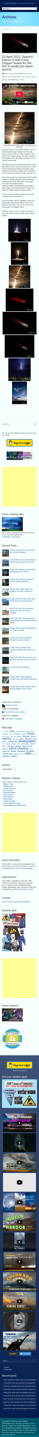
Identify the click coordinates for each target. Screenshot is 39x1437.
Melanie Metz (21, 805)
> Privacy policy (7, 1369)
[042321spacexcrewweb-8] (19, 392)
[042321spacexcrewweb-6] (19, 323)
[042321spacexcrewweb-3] (19, 230)
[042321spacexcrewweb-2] (19, 369)
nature (21, 739)
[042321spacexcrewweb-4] (19, 253)
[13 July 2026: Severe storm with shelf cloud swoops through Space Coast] (5, 562)
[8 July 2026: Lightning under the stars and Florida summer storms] (5, 572)
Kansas (26, 736)
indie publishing (18, 736)
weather (6, 756)
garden (7, 736)
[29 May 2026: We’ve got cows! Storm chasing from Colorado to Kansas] (5, 602)
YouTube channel (12, 705)
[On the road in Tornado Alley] (5, 670)
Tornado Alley (7, 754)
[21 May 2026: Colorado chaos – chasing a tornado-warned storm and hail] (5, 650)
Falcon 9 (25, 74)
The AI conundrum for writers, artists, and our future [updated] (21, 1380)
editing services (10, 868)
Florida (31, 733)
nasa (9, 77)
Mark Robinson (8, 797)
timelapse (21, 751)
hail (12, 736)
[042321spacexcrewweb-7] (19, 346)
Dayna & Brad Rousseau (11, 803)
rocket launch (25, 744)
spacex (4, 79)
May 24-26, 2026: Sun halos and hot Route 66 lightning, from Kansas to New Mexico (23, 620)
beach (6, 731)
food (3, 736)
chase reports (30, 731)
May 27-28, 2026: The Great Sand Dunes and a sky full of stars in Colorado (21, 611)
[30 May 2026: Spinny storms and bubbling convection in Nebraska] (5, 592)
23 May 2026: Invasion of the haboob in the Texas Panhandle (21, 1405)
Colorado (17, 734)
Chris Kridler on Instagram (14, 719)
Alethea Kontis (8, 786)
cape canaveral (20, 731)
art (3, 731)
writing (14, 756)
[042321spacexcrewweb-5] (19, 300)
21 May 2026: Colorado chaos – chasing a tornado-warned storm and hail (22, 650)
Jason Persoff (8, 795)
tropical (21, 754)
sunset (30, 749)
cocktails (5, 734)
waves (34, 754)
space (34, 77)
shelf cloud (10, 746)
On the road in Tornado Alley (19, 667)
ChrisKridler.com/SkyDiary (11, 537)
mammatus (15, 739)
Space (6, 74)
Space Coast (27, 746)
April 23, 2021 (19, 79)
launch (4, 77)
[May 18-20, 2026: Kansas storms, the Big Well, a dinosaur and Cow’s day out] (5, 660)
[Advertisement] (19, 487)
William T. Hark (8, 784)
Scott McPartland (9, 792)
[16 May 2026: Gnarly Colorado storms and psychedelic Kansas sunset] (5, 689)
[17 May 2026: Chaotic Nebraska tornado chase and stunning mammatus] (5, 680)
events (24, 734)
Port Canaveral (6, 744)
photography (15, 77)
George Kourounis (9, 788)
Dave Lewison (8, 790)
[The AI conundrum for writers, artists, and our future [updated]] (5, 553)
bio (25, 866)
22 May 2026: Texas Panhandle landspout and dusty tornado (21, 1408)
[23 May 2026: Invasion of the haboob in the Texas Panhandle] (5, 631)
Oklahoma (12, 741)
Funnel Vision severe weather (15, 712)
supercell (5, 751)
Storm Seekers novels (25, 889)
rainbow (13, 744)
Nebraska (28, 739)
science (28, 77)
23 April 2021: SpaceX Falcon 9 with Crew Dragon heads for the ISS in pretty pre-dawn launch (17, 63)
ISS (30, 74)
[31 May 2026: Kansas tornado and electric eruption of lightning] (5, 582)
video (9, 79)
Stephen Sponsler (9, 801)
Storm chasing (14, 74)
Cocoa (10, 734)
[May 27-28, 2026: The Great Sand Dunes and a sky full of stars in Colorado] (5, 611)
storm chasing (18, 748)
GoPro (4, 200)
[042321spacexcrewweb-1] (19, 276)
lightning (6, 738)
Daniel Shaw (7, 799)
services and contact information (19, 902)
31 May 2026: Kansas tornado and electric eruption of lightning (21, 1389)
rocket (23, 77)
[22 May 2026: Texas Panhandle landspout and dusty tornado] (5, 641)
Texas (13, 751)
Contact (6, 1367)
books (12, 731)
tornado (30, 751)
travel (16, 754)
